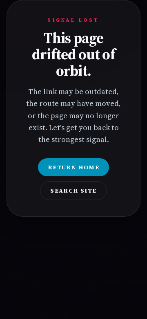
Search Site (73, 190)
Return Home (73, 167)
